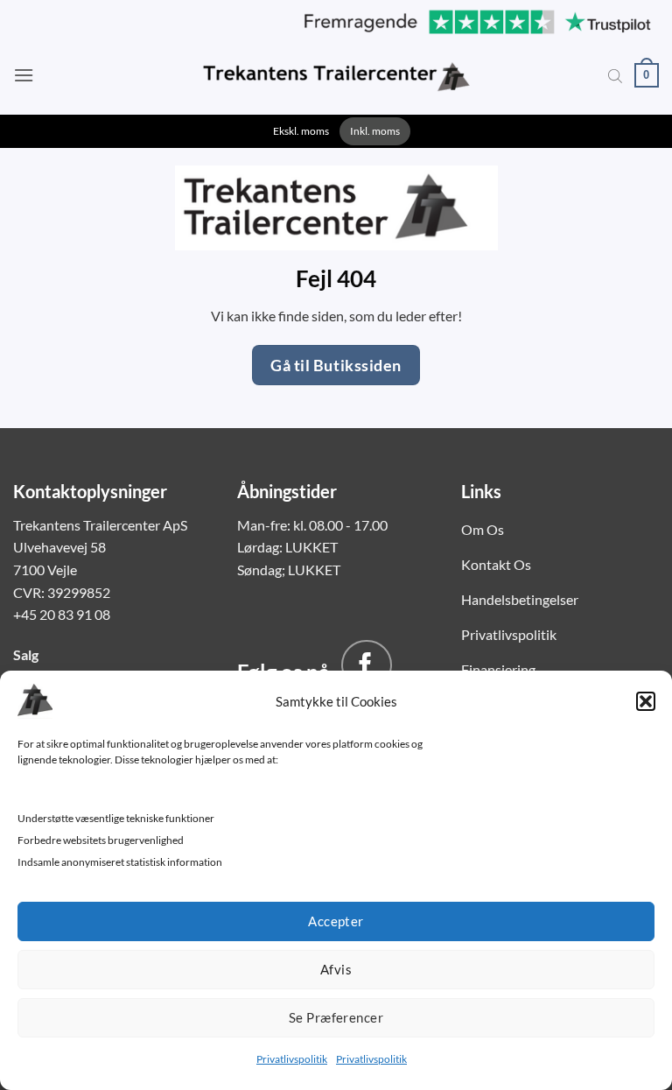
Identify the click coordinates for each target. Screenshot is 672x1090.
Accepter (336, 921)
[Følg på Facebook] (366, 665)
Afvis (336, 969)
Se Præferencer (336, 1017)
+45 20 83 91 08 (61, 614)
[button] (645, 701)
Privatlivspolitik (291, 1058)
